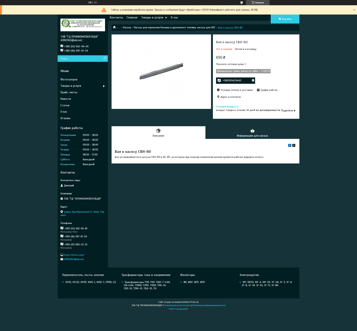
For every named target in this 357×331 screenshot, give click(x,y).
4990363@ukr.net (74, 259)
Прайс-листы (68, 92)
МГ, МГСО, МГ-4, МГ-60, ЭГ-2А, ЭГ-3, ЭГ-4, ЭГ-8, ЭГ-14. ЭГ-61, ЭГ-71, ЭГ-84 (267, 284)
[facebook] (289, 146)
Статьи (64, 105)
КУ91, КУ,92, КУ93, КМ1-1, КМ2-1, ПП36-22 (90, 282)
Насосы (127, 27)
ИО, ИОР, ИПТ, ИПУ (194, 282)
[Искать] (104, 58)
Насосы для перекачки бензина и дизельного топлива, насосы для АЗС (174, 27)
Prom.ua (194, 302)
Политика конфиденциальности (209, 305)
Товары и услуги (152, 17)
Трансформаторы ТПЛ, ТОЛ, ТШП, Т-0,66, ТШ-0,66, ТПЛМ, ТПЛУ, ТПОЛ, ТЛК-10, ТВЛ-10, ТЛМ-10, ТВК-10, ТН (147, 285)
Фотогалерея (68, 79)
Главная (132, 17)
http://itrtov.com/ (74, 254)
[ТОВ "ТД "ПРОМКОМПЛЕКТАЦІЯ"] (82, 24)
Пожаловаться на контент (177, 305)
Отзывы (65, 118)
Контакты (116, 17)
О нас (174, 17)
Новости (65, 99)
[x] (293, 146)
